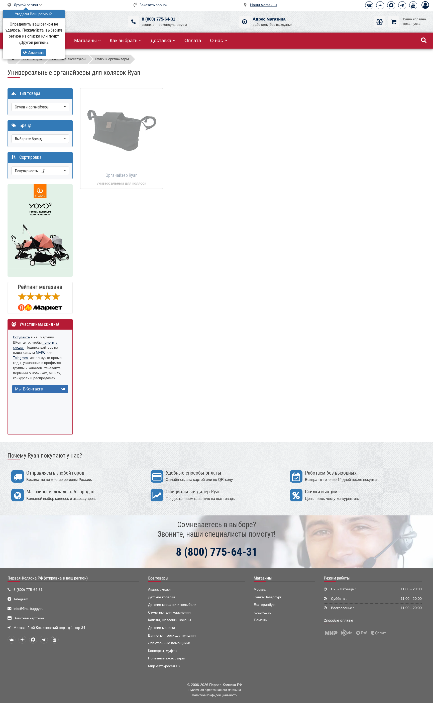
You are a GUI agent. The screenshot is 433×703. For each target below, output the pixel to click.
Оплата (192, 40)
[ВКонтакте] (369, 5)
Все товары (158, 578)
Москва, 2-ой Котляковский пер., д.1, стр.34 (49, 628)
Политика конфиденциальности (215, 695)
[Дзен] (380, 5)
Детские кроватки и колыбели (172, 605)
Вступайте (21, 337)
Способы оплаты (338, 620)
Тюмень (260, 620)
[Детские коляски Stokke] (40, 230)
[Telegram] (402, 5)
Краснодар (262, 612)
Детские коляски (161, 597)
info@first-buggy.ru (29, 609)
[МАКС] (391, 5)
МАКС (41, 352)
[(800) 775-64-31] (133, 22)
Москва (260, 589)
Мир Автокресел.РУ (164, 666)
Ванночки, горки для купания (172, 635)
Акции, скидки (159, 589)
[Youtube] (413, 5)
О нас (216, 40)
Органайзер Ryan (121, 175)
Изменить (35, 52)
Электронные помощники (169, 643)
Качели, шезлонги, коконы (169, 620)
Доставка (161, 40)
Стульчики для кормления (169, 612)
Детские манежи (161, 628)
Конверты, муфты (162, 651)
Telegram (20, 358)
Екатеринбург (265, 605)
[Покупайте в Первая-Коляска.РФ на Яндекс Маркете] (40, 297)
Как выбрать (124, 40)
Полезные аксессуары (166, 658)
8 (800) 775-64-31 (158, 19)
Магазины (85, 40)
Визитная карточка (29, 618)
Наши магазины (263, 5)
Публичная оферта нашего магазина (214, 690)
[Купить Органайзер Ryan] (121, 129)
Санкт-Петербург (267, 597)
